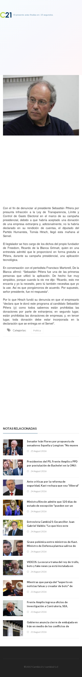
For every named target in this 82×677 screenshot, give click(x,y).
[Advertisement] (41, 170)
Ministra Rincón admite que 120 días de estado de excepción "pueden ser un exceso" (52, 505)
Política (37, 330)
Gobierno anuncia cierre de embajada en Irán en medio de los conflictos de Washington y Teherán (52, 626)
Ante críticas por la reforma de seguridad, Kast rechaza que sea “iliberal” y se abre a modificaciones (53, 485)
